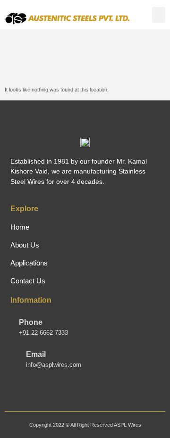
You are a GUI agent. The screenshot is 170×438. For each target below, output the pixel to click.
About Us (24, 245)
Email (36, 354)
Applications (29, 263)
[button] (158, 15)
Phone (30, 322)
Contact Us (27, 281)
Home (19, 227)
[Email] (14, 350)
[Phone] (14, 325)
